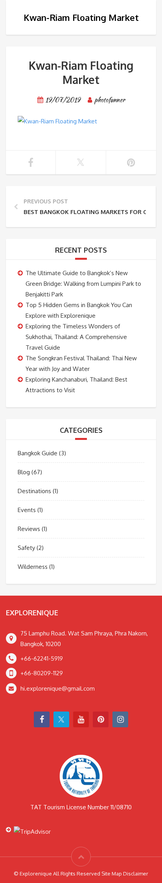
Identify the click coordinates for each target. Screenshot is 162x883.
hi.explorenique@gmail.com (57, 688)
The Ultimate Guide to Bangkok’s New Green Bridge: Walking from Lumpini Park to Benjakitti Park (83, 283)
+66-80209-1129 (41, 673)
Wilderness (33, 566)
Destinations (34, 491)
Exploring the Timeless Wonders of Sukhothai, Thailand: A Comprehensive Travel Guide (76, 336)
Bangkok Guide (37, 453)
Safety (26, 547)
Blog (24, 472)
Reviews (29, 529)
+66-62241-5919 (41, 658)
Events (27, 510)
